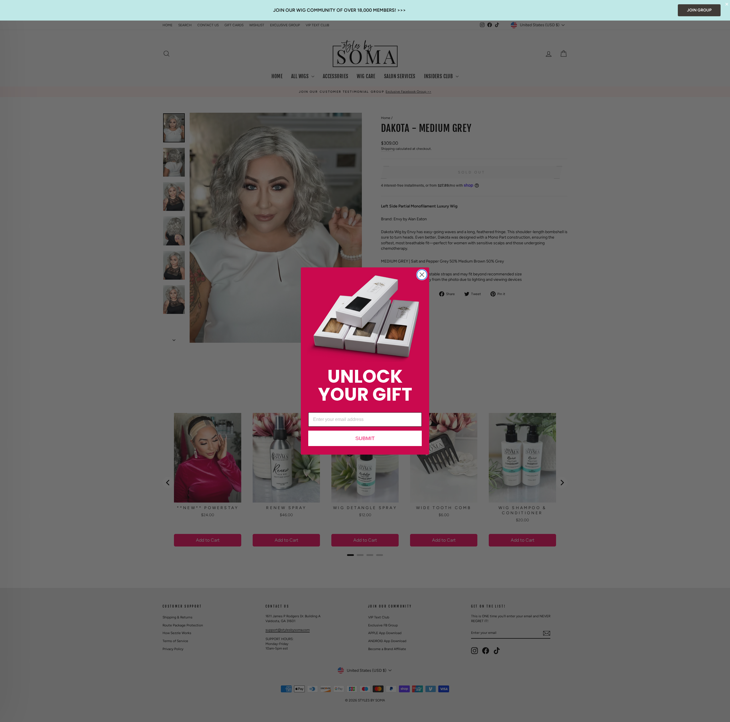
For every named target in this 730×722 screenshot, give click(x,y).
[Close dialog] (422, 275)
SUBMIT (365, 438)
